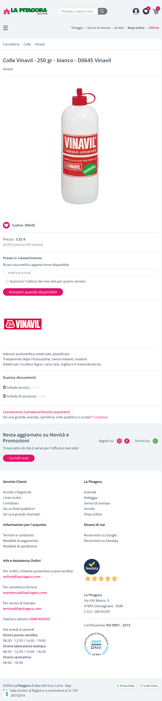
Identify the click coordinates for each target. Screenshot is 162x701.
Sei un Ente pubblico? (19, 508)
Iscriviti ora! (18, 458)
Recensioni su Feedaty (101, 540)
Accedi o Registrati (17, 492)
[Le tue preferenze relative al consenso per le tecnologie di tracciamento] (7, 694)
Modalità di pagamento (20, 540)
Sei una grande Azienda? (21, 514)
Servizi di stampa (98, 28)
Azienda (90, 492)
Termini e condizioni (18, 535)
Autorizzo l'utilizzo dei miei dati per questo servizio (48, 281)
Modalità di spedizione (20, 546)
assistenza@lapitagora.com (25, 592)
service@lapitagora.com (22, 608)
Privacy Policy (127, 685)
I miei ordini (12, 497)
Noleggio (77, 28)
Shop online (136, 28)
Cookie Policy (150, 685)
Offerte (154, 28)
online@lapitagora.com (21, 576)
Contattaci (100, 417)
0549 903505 (39, 619)
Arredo (119, 28)
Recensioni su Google (100, 535)
